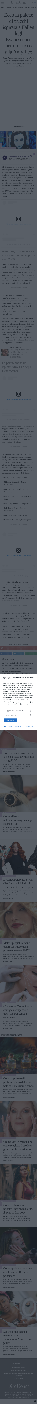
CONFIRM (10, 720)
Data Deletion (8, 726)
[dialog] (18, 702)
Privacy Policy (29, 726)
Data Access (18, 726)
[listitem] (18, 711)
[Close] (33, 677)
